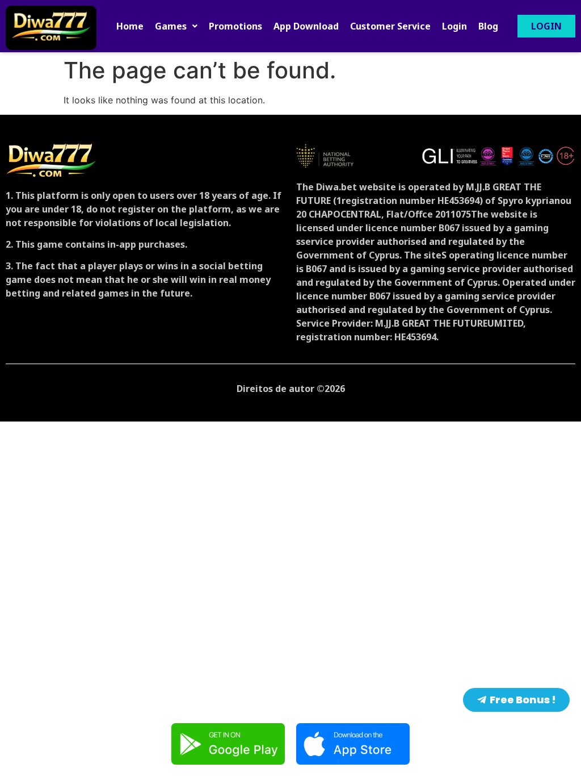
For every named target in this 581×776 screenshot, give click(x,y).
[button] (176, 26)
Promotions (235, 26)
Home (130, 26)
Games (171, 26)
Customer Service (390, 26)
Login (454, 26)
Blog (488, 26)
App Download (306, 26)
